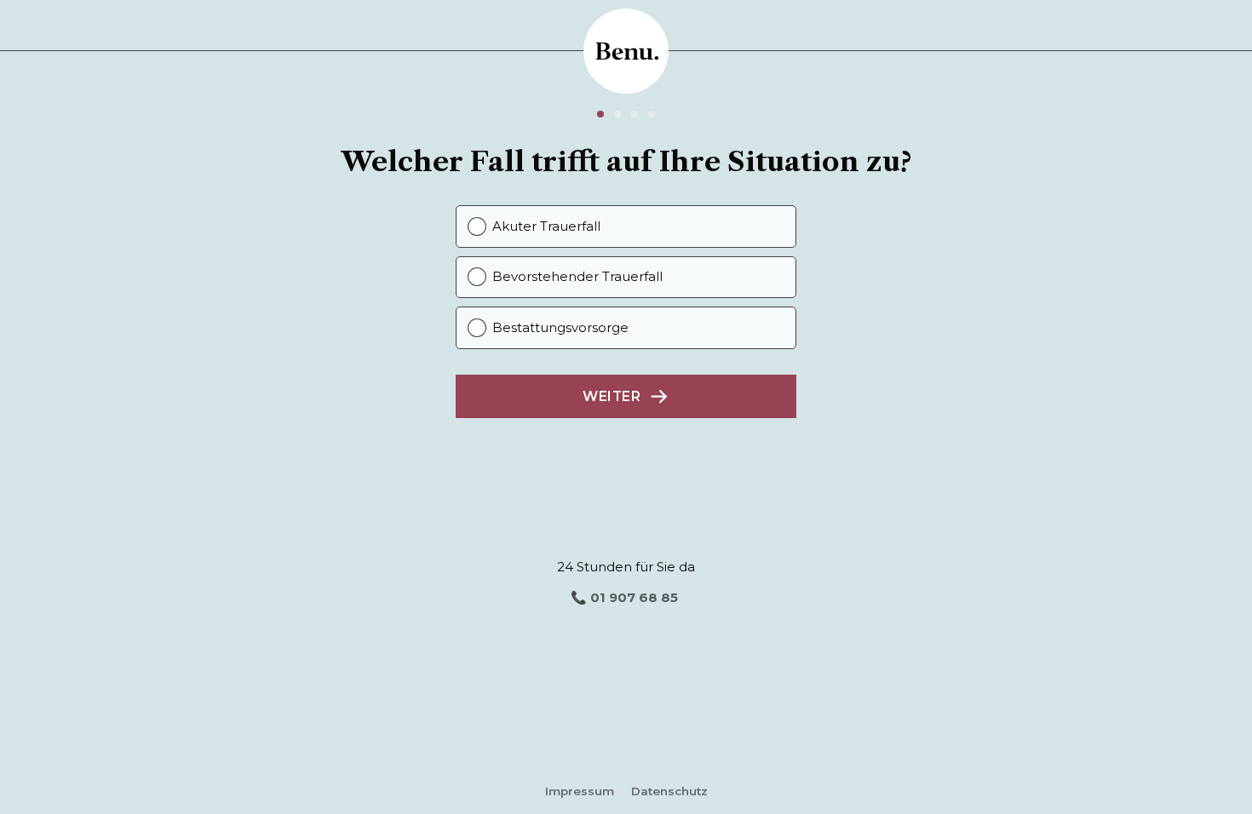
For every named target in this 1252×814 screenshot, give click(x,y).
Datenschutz (669, 791)
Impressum (579, 791)
